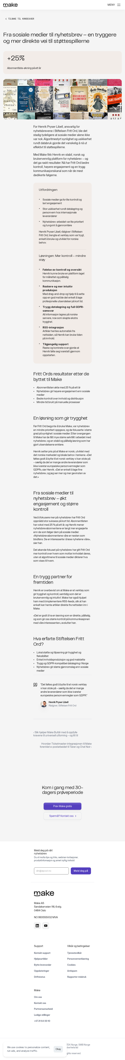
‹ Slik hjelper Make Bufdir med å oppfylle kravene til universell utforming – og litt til (55, 734)
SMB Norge (84, 1044)
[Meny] (119, 5)
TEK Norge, (72, 1044)
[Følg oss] (37, 925)
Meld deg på (81, 870)
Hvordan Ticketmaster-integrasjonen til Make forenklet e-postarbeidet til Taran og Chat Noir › (66, 745)
